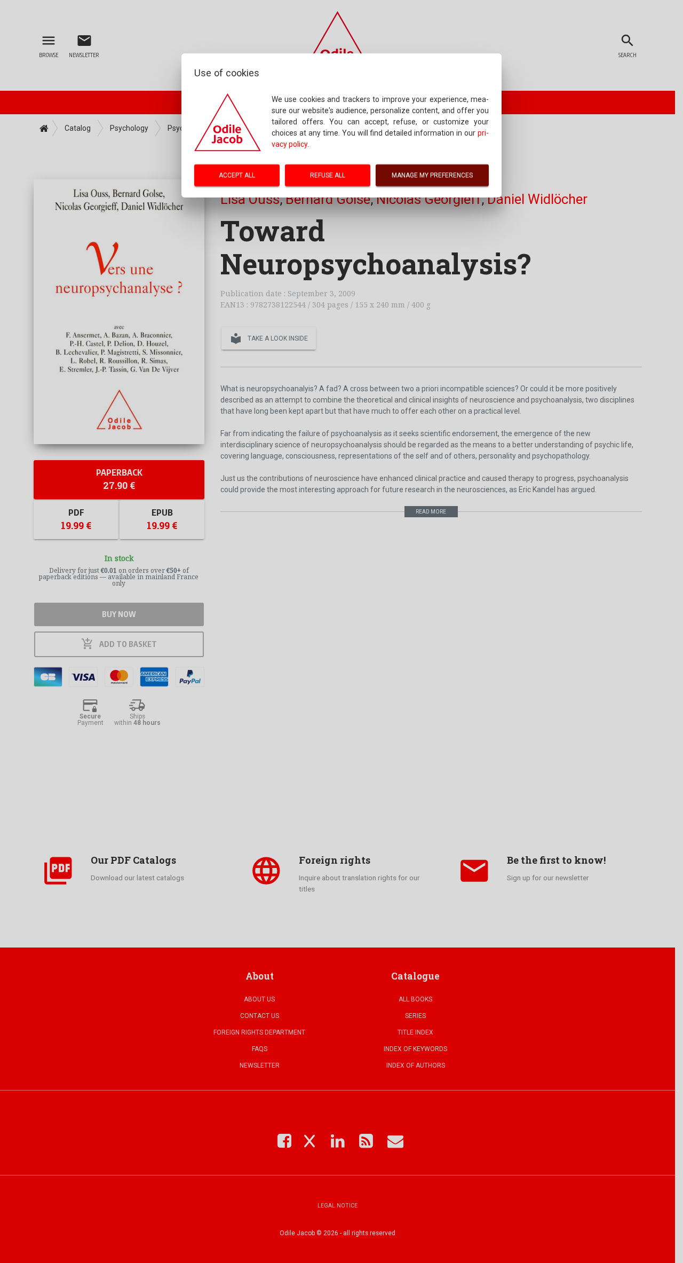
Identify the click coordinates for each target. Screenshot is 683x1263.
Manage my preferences (432, 175)
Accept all (237, 175)
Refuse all (327, 175)
